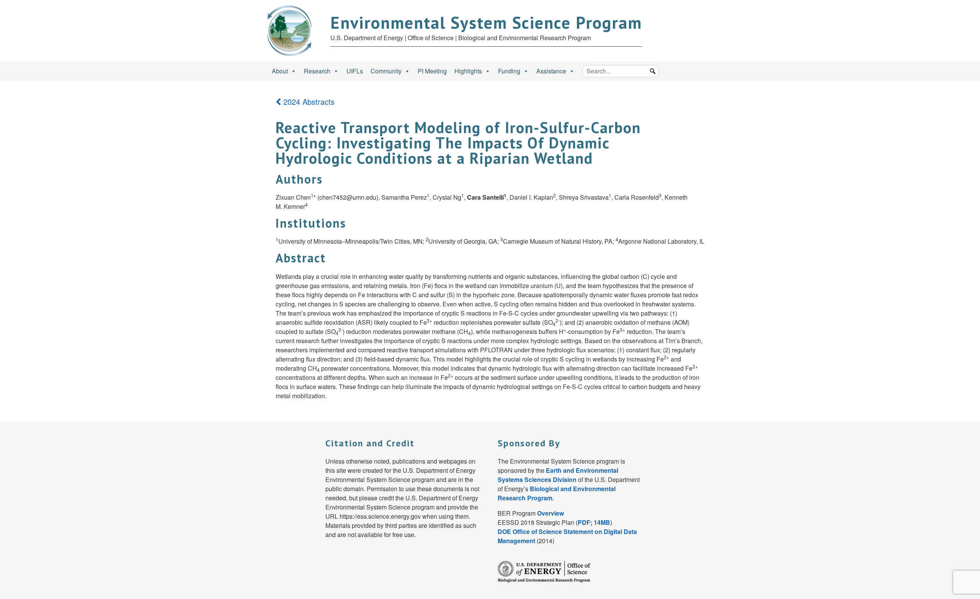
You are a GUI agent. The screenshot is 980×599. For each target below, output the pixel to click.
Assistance (551, 71)
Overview (550, 513)
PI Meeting (432, 71)
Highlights (468, 71)
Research (317, 71)
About (280, 71)
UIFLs (354, 71)
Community (386, 71)
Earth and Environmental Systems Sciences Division (558, 475)
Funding (509, 71)
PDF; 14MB (594, 522)
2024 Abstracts (308, 101)
